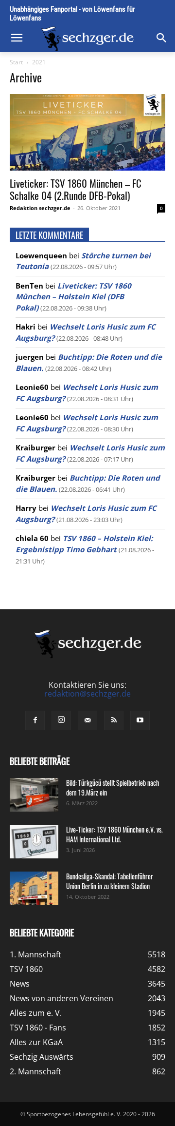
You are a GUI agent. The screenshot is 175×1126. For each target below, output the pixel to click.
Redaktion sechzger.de (40, 208)
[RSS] (113, 720)
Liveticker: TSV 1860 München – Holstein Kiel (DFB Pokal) (73, 296)
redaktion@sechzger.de (87, 693)
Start (16, 62)
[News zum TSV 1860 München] (87, 38)
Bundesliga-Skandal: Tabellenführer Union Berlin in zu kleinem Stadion (109, 881)
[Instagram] (61, 720)
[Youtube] (140, 720)
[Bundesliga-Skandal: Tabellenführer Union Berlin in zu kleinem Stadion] (34, 888)
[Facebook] (35, 720)
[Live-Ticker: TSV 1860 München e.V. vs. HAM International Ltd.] (34, 841)
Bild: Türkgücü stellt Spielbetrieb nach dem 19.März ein (112, 787)
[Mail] (87, 720)
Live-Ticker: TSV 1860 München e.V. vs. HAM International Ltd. (114, 834)
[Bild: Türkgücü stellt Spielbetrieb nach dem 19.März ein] (34, 795)
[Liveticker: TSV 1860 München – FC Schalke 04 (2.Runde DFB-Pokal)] (87, 132)
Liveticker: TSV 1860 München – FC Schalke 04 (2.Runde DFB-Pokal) (75, 189)
